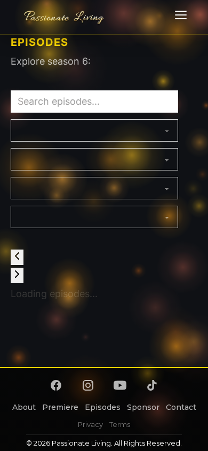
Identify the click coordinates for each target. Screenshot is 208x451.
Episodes (103, 407)
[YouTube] (120, 385)
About (24, 407)
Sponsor (143, 407)
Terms (119, 424)
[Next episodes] (17, 275)
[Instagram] (88, 385)
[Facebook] (56, 385)
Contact (181, 407)
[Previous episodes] (17, 257)
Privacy (90, 424)
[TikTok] (152, 385)
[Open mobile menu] (179, 17)
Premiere (60, 407)
